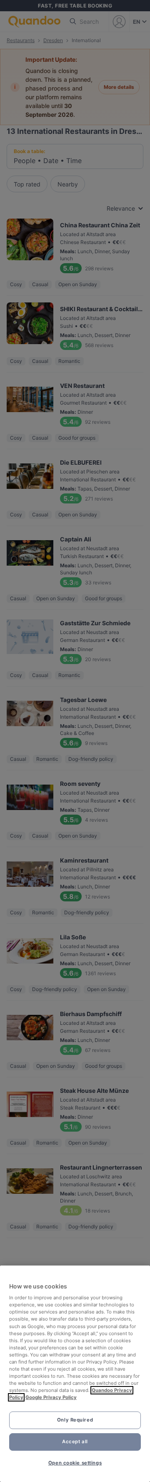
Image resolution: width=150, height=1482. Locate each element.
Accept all (75, 1441)
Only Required (75, 1420)
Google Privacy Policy (51, 1397)
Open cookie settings (75, 1463)
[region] (75, 1374)
